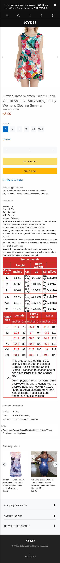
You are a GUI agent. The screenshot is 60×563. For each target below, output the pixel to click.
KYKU (3, 426)
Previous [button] (2, 57)
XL (26, 129)
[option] (30, 57)
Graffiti (26, 194)
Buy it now (30, 171)
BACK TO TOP (30, 557)
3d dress (19, 187)
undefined (35, 194)
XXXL (40, 129)
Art (4, 194)
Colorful (10, 194)
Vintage (44, 194)
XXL (33, 129)
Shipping (6, 139)
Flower (18, 194)
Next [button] (57, 57)
